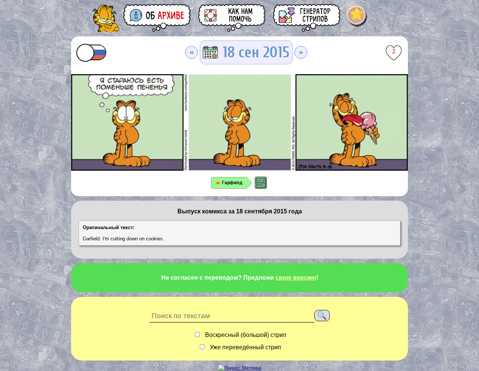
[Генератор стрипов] (307, 18)
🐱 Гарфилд (228, 182)
